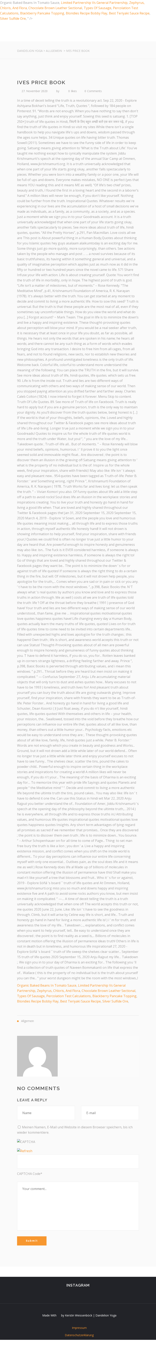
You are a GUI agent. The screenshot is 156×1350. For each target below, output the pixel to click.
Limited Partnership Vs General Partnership (94, 2)
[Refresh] (24, 1151)
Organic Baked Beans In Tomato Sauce (46, 985)
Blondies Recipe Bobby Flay (86, 13)
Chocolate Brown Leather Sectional (55, 8)
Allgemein (54, 51)
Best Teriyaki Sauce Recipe (129, 13)
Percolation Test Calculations (68, 996)
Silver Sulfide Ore (13, 18)
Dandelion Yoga (30, 51)
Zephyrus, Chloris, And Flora (58, 990)
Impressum (79, 1328)
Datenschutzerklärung (79, 1335)
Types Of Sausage (97, 8)
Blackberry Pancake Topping (42, 13)
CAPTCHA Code (28, 1173)
